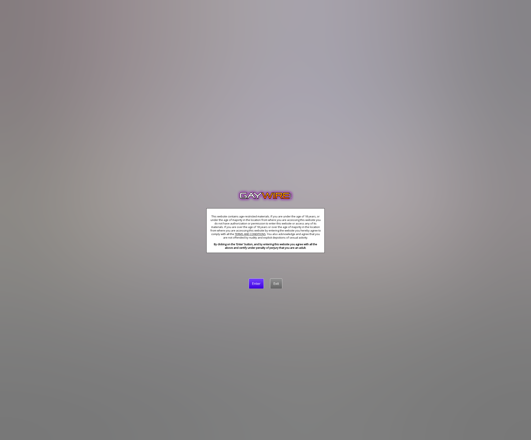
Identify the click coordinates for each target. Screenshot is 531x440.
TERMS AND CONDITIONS (250, 234)
